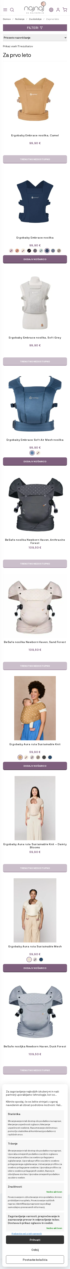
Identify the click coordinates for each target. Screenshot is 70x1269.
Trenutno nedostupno (35, 159)
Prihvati (35, 1240)
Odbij (35, 1250)
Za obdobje (35, 18)
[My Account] (58, 10)
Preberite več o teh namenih (27, 1233)
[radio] (11, 250)
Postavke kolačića (35, 1260)
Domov (7, 18)
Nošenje (19, 18)
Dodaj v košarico (35, 259)
